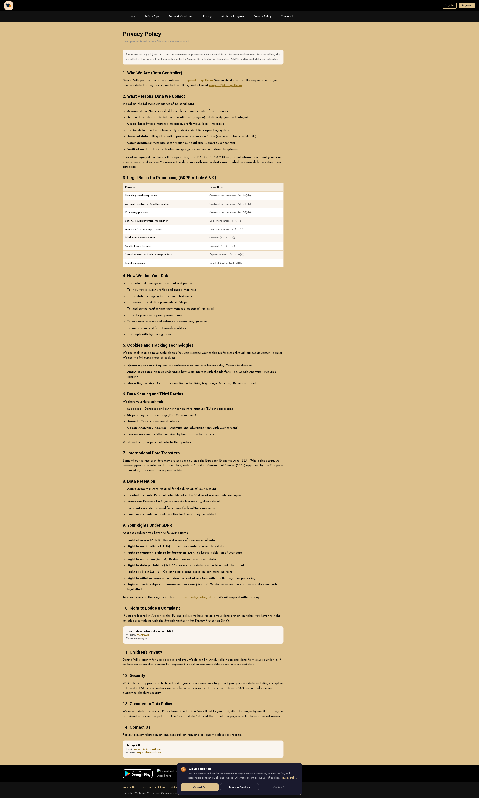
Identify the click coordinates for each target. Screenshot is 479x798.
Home (131, 16)
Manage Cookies (239, 787)
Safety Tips (151, 16)
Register (466, 5)
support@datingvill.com (225, 85)
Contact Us (288, 16)
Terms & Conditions (181, 16)
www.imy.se (143, 634)
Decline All (279, 787)
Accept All (199, 787)
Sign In (449, 5)
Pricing (207, 16)
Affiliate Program (232, 16)
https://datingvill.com (198, 80)
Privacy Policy (262, 16)
